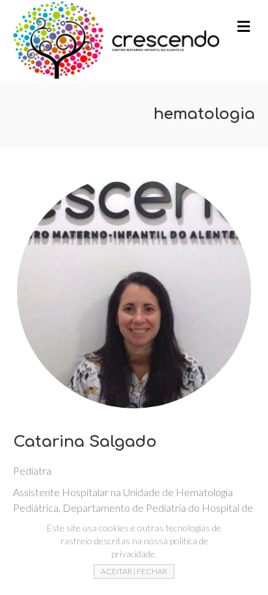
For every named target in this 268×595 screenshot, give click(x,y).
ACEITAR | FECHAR (134, 571)
